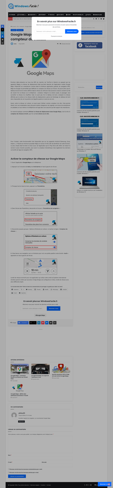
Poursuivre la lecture (56, 36)
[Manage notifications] (109, 484)
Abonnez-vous (72, 31)
